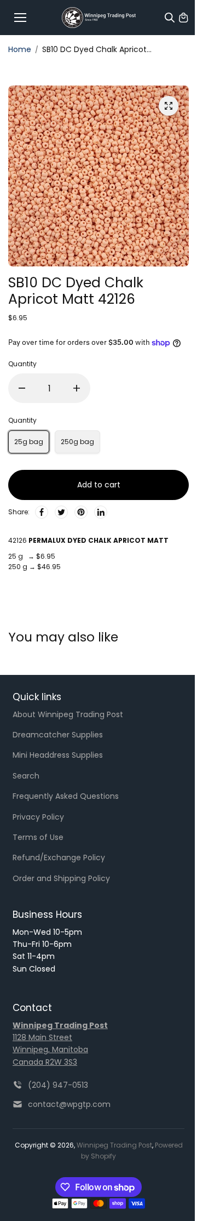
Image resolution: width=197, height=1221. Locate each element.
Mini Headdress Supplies (58, 754)
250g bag (77, 441)
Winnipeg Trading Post (114, 1145)
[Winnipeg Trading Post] (99, 17)
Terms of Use (38, 837)
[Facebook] (41, 512)
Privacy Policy (38, 816)
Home (19, 49)
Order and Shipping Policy (61, 878)
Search (26, 775)
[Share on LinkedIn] (100, 512)
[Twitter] (61, 512)
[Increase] (76, 388)
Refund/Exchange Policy (59, 857)
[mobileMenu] (20, 17)
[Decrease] (22, 388)
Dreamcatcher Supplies (58, 734)
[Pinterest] (81, 512)
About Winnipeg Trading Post (68, 714)
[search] (169, 17)
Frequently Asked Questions (66, 796)
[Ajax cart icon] (183, 17)
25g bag (28, 441)
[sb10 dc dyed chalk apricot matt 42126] (169, 106)
